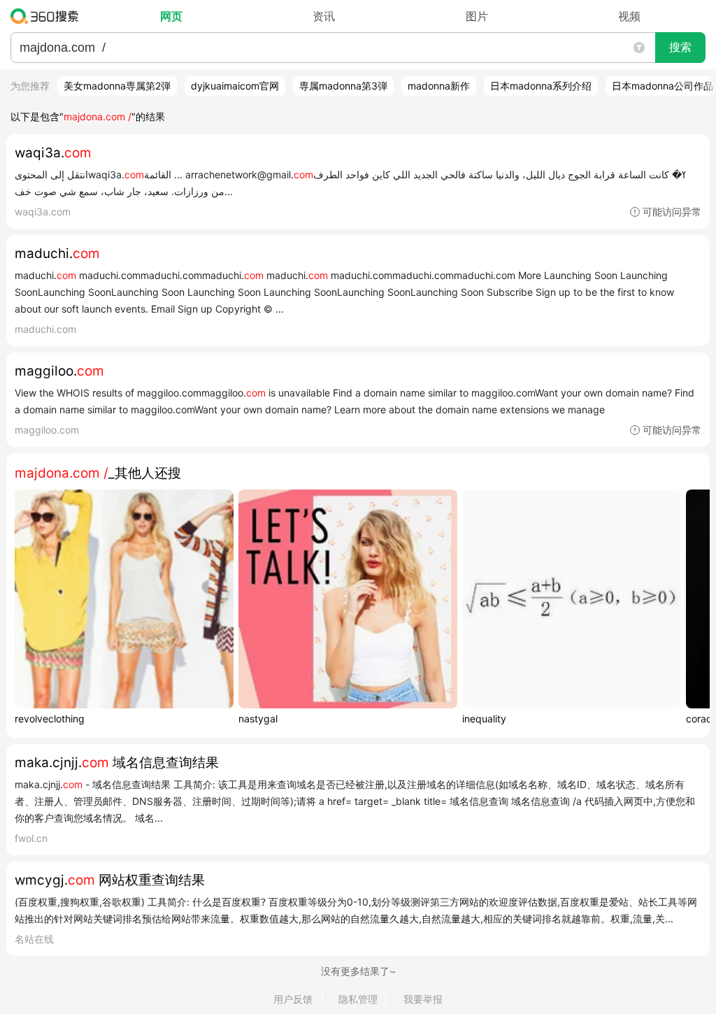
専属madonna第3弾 (343, 86)
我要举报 (423, 999)
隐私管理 (358, 999)
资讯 (324, 16)
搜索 (680, 47)
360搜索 (47, 16)
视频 (629, 16)
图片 (477, 16)
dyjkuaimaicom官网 (235, 86)
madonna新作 (439, 86)
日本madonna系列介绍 (541, 86)
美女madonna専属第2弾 (117, 86)
